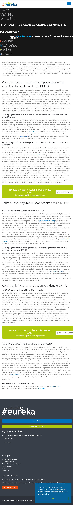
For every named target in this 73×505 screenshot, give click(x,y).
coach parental (35, 155)
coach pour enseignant (56, 271)
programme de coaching (47, 221)
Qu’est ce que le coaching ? (10, 459)
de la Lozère (41, 388)
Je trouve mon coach (10, 487)
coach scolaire (33, 131)
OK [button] (53, 498)
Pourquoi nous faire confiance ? (11, 464)
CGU (3, 468)
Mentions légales (7, 466)
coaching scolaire (24, 136)
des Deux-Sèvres (55, 386)
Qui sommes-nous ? (8, 461)
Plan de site (5, 470)
